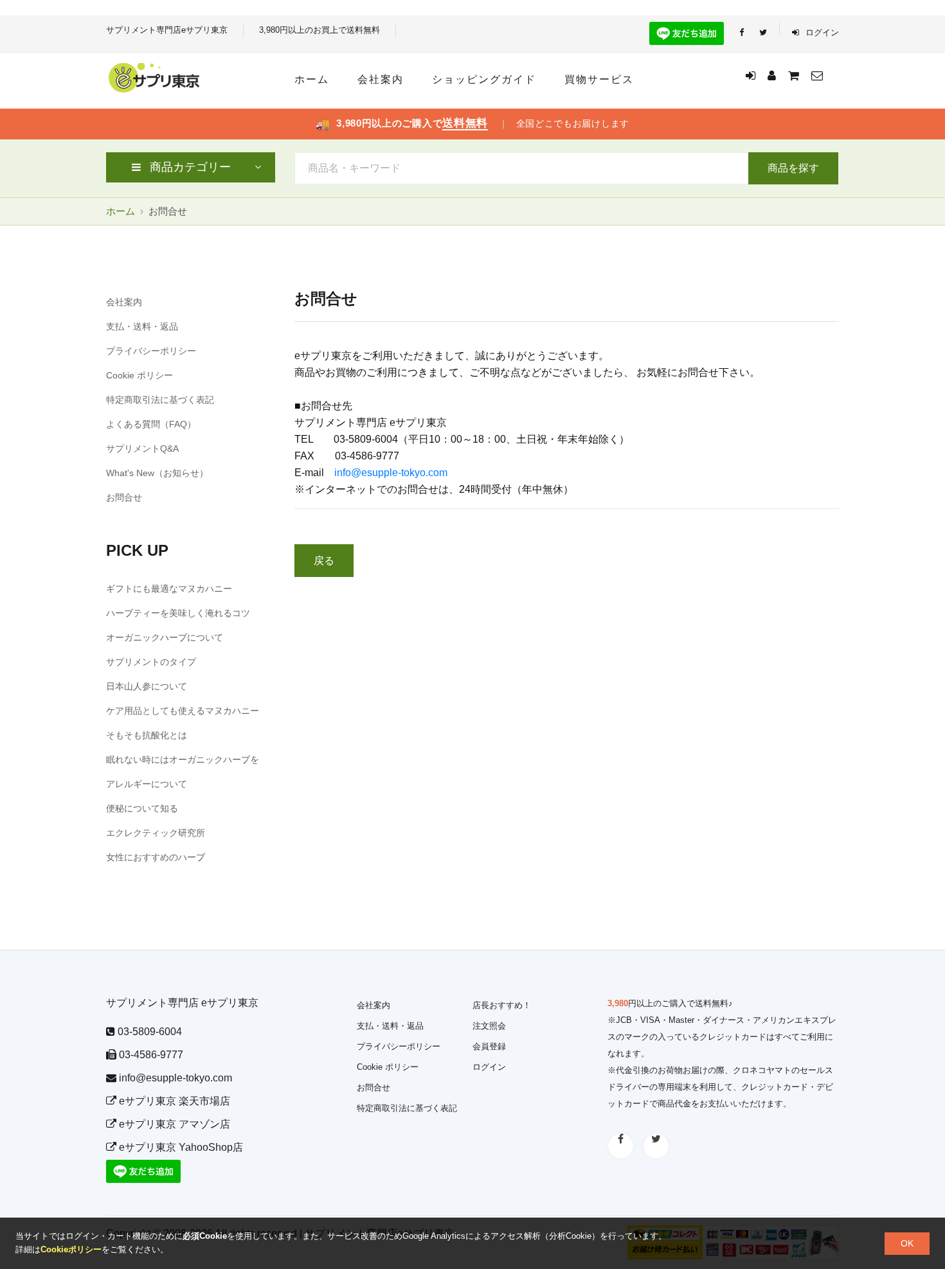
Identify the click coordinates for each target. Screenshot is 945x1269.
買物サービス (599, 79)
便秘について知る (142, 808)
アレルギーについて (146, 784)
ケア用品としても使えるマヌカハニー (182, 710)
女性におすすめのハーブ (155, 857)
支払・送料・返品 (142, 326)
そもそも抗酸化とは (146, 735)
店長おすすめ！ (502, 1005)
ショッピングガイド (484, 79)
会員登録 (489, 1046)
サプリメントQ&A (142, 448)
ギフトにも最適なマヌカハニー (169, 588)
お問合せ (124, 497)
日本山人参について (146, 686)
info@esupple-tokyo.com (390, 472)
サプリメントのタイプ (151, 662)
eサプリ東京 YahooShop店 (179, 1147)
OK (907, 1243)
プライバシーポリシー (151, 351)
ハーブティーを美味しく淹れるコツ (178, 613)
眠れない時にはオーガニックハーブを (182, 759)
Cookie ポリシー (139, 375)
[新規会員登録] (772, 76)
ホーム (311, 79)
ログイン (821, 32)
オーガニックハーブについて (164, 637)
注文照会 (489, 1026)
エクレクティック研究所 (155, 833)
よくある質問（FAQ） (151, 424)
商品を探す (793, 168)
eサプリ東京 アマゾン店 (173, 1124)
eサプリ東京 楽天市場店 (173, 1101)
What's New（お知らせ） (157, 473)
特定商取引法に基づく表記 (160, 400)
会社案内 (380, 79)
